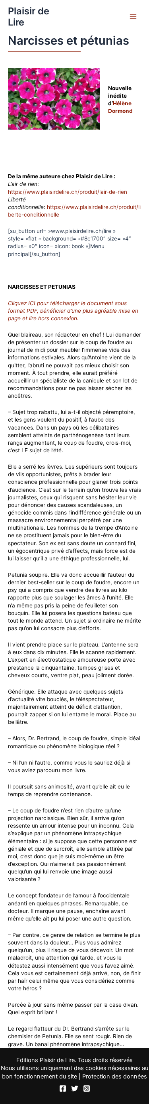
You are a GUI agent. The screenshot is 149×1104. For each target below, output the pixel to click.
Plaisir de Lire (28, 16)
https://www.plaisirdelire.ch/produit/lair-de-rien (68, 192)
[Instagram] (86, 1088)
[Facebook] (62, 1088)
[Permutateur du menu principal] (133, 17)
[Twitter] (74, 1088)
